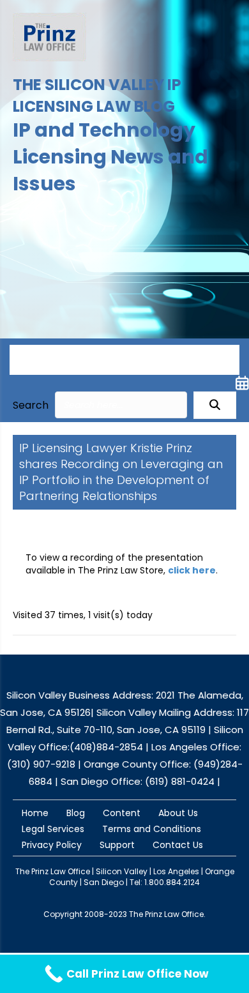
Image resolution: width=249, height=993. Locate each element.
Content (121, 813)
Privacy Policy (52, 844)
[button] (214, 405)
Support (117, 844)
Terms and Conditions (151, 828)
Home (35, 813)
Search (31, 405)
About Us (178, 813)
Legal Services (53, 828)
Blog (75, 813)
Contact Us (178, 844)
